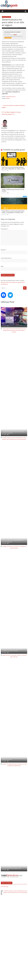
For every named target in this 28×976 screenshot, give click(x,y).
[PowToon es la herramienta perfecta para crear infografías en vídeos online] (14, 153)
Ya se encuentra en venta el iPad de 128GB (13, 106)
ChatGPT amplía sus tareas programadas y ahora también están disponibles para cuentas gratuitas (13, 540)
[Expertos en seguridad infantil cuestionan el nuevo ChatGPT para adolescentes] (14, 764)
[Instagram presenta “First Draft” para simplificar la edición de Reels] (14, 546)
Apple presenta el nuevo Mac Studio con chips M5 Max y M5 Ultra (14, 758)
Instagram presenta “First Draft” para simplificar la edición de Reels (12, 649)
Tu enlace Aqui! (4, 886)
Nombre (3, 250)
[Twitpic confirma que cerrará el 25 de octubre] (12, 174)
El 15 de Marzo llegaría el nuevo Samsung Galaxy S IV (11, 113)
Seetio (8, 98)
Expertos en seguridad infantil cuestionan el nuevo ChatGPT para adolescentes (14, 867)
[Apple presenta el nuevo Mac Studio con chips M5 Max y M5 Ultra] (14, 655)
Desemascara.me (10, 96)
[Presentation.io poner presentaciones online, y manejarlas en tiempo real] (14, 196)
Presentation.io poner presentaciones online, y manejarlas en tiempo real (13, 211)
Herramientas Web (6, 17)
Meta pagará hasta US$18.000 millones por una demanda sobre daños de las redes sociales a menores (13, 431)
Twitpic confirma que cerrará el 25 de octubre (13, 190)
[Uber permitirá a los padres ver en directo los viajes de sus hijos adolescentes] (14, 308)
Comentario (4, 229)
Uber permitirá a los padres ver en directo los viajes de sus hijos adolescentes (14, 323)
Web (2, 266)
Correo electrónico (6, 258)
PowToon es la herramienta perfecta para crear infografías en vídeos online (13, 168)
